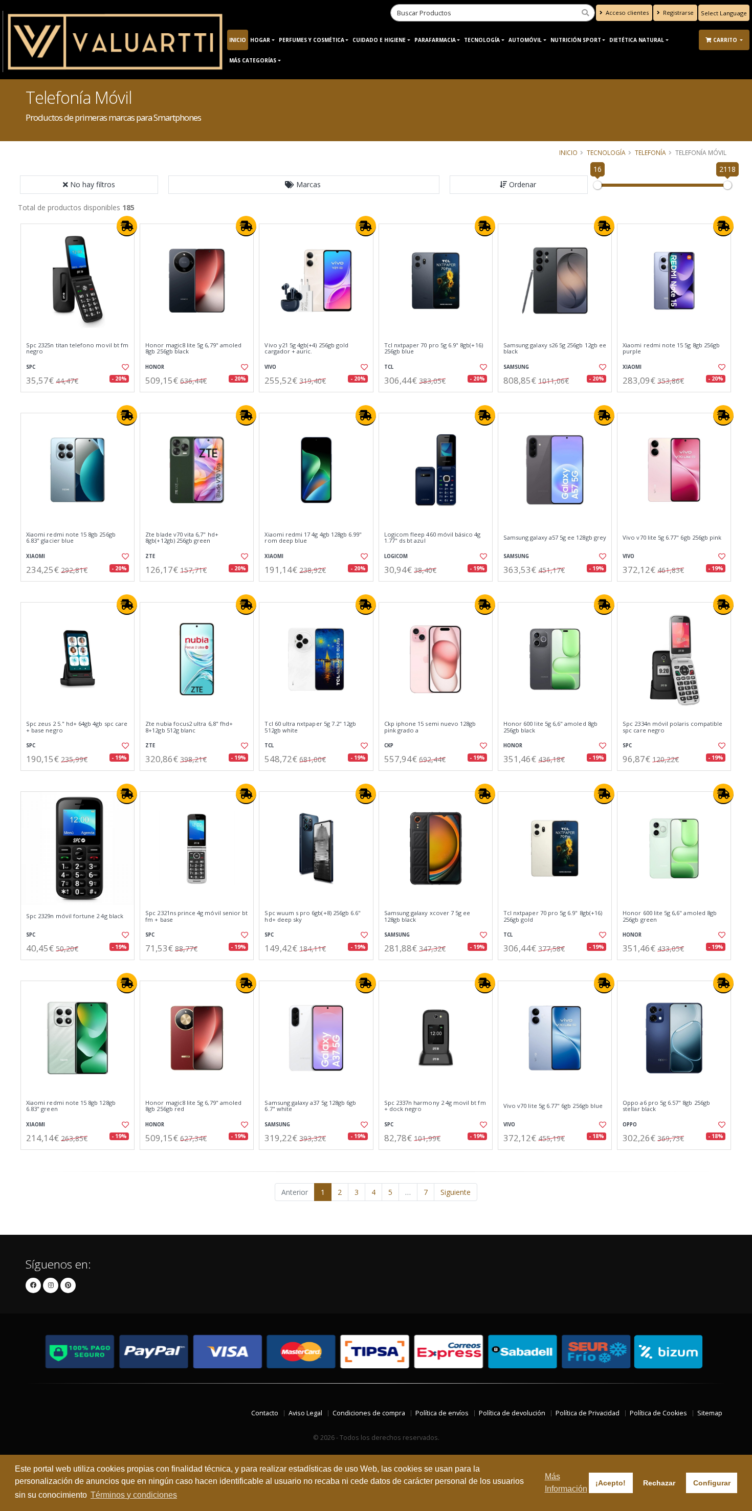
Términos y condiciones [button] (134, 1495)
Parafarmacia (435, 39)
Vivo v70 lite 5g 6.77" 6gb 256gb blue (553, 1106)
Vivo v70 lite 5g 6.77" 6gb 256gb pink (672, 538)
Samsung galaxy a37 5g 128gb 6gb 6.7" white (310, 1106)
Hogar (260, 39)
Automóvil (525, 39)
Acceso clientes (626, 12)
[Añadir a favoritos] (124, 367)
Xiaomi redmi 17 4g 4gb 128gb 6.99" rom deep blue (313, 537)
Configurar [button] (712, 1483)
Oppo (630, 1124)
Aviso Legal (305, 1413)
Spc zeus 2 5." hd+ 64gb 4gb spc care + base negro (76, 727)
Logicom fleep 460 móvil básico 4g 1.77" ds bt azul (432, 537)
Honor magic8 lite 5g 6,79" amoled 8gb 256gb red (193, 1106)
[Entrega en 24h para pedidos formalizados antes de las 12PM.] (127, 226)
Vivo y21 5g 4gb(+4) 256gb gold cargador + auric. (306, 348)
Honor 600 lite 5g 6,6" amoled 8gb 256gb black (550, 727)
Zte (150, 556)
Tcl (388, 367)
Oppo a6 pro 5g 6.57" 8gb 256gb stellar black (666, 1106)
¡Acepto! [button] (610, 1483)
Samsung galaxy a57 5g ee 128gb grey (554, 538)
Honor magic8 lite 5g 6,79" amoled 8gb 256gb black (193, 348)
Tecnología (482, 39)
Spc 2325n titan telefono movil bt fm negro (77, 348)
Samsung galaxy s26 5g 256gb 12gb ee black (554, 348)
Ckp (388, 745)
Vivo (270, 367)
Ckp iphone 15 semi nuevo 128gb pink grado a (430, 727)
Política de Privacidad (588, 1413)
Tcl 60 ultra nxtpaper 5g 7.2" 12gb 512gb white (310, 727)
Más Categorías (252, 60)
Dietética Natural (636, 39)
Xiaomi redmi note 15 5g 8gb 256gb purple (671, 348)
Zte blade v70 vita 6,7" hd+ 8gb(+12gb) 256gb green (181, 537)
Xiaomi (632, 367)
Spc (30, 367)
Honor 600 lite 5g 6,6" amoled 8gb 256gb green (670, 916)
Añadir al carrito (81, 401)
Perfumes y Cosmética (311, 39)
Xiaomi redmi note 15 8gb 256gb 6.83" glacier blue (71, 537)
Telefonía (650, 152)
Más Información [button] (566, 1482)
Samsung (516, 367)
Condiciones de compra (369, 1413)
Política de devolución (512, 1413)
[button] (303, 184)
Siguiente (455, 1192)
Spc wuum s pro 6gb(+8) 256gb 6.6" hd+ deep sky (312, 916)
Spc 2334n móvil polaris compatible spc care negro (672, 727)
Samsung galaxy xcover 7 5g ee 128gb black (427, 916)
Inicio (237, 39)
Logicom (396, 556)
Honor (154, 367)
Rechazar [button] (659, 1483)
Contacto (264, 1413)
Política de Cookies (658, 1413)
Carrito (726, 39)
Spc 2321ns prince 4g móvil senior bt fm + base (196, 916)
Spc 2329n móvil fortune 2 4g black (74, 916)
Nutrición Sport (575, 39)
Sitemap (709, 1413)
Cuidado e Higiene (379, 39)
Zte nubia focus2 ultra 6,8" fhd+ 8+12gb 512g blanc (189, 727)
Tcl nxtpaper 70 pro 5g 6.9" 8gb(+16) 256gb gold (552, 916)
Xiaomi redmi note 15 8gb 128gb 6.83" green (71, 1106)
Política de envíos (442, 1413)
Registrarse (677, 12)
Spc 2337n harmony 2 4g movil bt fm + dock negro (435, 1106)
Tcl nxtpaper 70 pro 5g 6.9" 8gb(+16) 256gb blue (433, 348)
